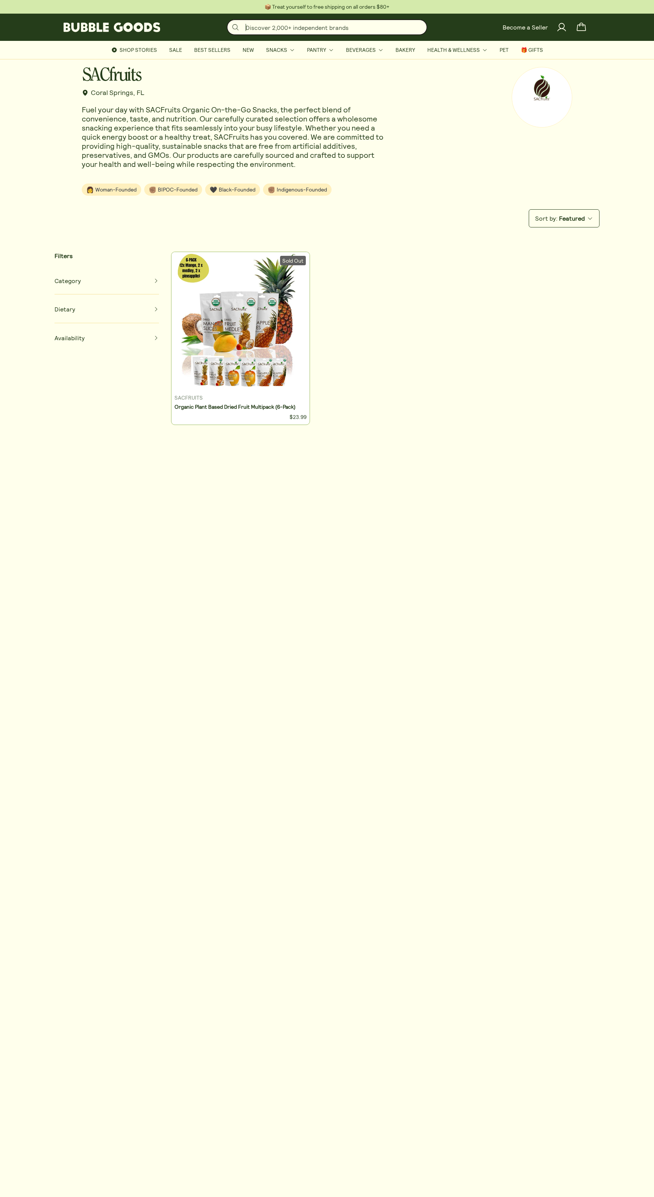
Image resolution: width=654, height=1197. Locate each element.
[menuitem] (280, 50)
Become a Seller (525, 27)
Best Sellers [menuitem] (212, 50)
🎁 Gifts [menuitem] (532, 50)
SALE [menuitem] (175, 50)
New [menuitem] (248, 50)
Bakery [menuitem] (405, 50)
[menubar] (327, 50)
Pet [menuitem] (504, 50)
